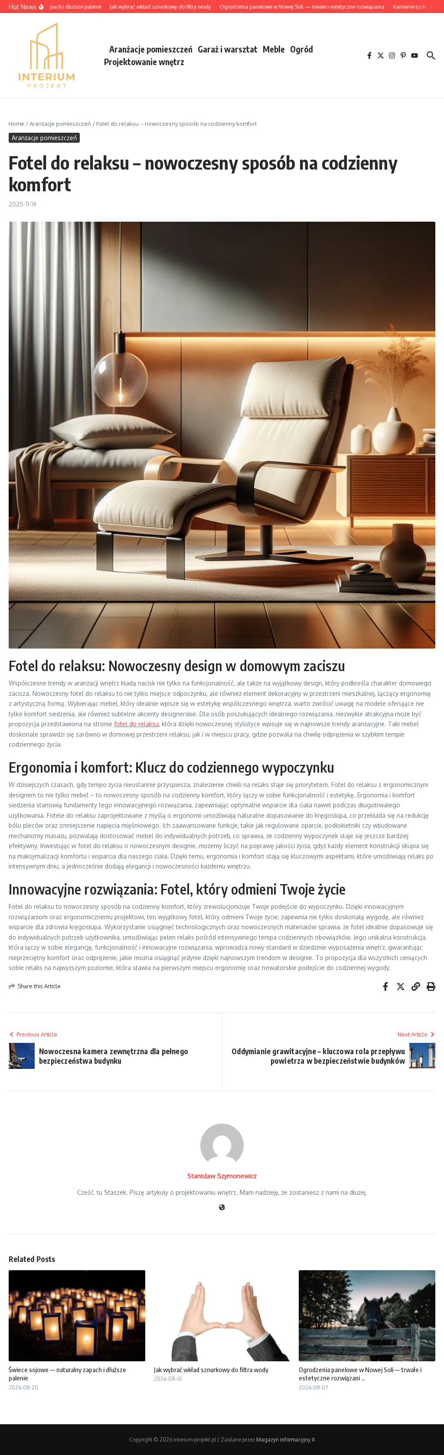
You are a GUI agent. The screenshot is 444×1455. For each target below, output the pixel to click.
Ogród (301, 49)
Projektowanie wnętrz (144, 61)
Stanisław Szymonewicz (222, 1176)
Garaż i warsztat (228, 49)
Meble (274, 49)
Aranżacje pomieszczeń (151, 49)
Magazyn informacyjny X (285, 1439)
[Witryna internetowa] (222, 1208)
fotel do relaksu (136, 724)
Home (16, 123)
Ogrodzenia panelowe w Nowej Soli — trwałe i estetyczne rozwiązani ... (360, 1374)
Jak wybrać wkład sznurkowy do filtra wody (211, 1369)
